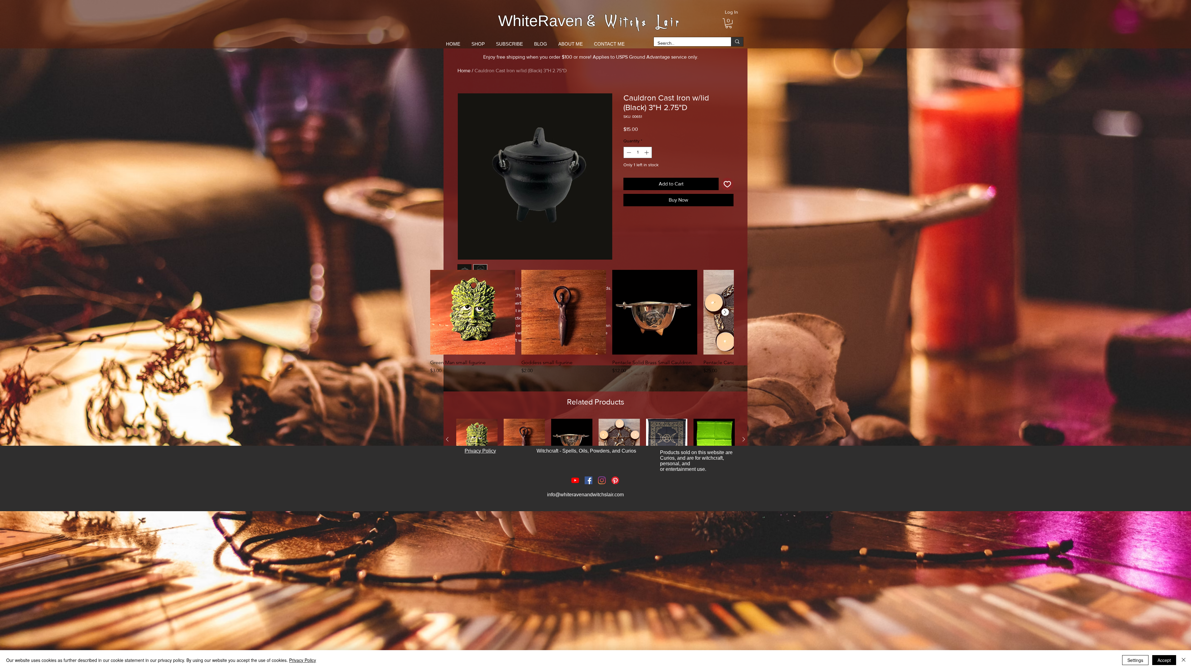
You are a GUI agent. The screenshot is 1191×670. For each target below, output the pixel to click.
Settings (1135, 660)
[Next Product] (725, 312)
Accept (1164, 660)
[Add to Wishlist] (727, 184)
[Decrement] (628, 152)
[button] (728, 23)
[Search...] (737, 41)
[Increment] (647, 152)
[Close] (1183, 660)
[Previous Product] (447, 439)
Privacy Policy (302, 660)
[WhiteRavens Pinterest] (615, 480)
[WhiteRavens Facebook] (588, 480)
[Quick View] (472, 312)
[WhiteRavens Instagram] (602, 480)
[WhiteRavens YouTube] (575, 480)
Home (464, 70)
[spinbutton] (637, 152)
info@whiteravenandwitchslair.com (585, 494)
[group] (582, 325)
